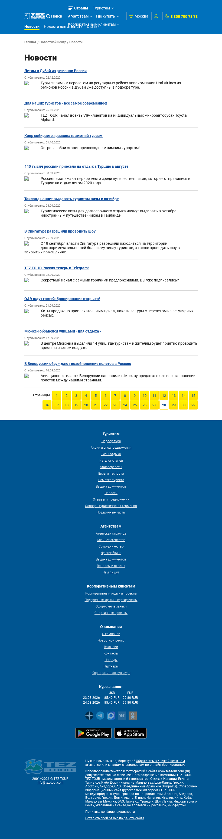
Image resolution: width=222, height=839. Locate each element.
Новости (111, 493)
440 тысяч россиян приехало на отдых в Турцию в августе (76, 166)
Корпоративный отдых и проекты (111, 593)
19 (76, 405)
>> (193, 405)
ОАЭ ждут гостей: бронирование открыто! (62, 298)
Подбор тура (111, 441)
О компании (111, 634)
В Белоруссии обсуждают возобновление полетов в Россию (77, 363)
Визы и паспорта (111, 473)
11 (154, 396)
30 (183, 405)
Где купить (105, 16)
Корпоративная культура (111, 672)
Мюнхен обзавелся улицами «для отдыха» (62, 331)
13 (174, 396)
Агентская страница (111, 533)
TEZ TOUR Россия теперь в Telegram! (56, 267)
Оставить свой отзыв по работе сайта (114, 818)
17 (57, 405)
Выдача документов (111, 486)
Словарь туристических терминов (111, 506)
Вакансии (111, 647)
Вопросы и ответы (111, 565)
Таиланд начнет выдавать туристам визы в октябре (71, 198)
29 (174, 405)
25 (135, 405)
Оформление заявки (111, 606)
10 (144, 396)
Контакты (111, 653)
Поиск (56, 16)
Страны (81, 8)
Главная (30, 42)
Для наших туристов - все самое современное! (65, 103)
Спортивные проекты (111, 612)
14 (183, 396)
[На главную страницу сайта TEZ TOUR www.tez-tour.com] (34, 16)
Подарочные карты (111, 512)
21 (96, 405)
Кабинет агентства (111, 540)
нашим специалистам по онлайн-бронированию (147, 765)
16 (47, 405)
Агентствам (78, 16)
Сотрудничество (111, 546)
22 (105, 405)
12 (164, 396)
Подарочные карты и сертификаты (111, 600)
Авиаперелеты (111, 467)
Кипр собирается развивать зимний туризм (63, 135)
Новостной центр (53, 42)
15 (193, 396)
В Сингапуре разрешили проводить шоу (60, 231)
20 (86, 405)
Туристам (101, 8)
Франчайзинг (111, 553)
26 (144, 405)
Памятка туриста (111, 480)
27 (154, 405)
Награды (111, 659)
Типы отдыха (111, 454)
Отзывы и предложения (111, 499)
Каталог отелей (111, 460)
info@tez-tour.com (50, 782)
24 (125, 405)
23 (115, 405)
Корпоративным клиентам (92, 24)
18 (66, 405)
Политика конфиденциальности (110, 812)
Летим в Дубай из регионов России (55, 70)
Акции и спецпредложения (111, 447)
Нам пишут (111, 572)
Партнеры (111, 666)
